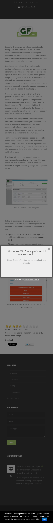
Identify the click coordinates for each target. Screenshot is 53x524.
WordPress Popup (31, 280)
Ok (44, 519)
